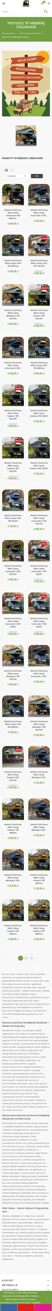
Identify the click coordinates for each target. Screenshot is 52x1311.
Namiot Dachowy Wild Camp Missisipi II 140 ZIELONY (13, 314)
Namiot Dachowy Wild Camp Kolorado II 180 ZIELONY (13, 570)
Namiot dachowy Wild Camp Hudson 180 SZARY (39, 466)
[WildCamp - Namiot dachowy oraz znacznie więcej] (26, 83)
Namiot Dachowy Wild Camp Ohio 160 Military (39, 365)
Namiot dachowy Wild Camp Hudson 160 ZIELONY (13, 414)
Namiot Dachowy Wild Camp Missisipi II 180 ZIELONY (39, 725)
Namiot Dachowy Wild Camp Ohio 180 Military (13, 724)
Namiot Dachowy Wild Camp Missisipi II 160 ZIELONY (13, 675)
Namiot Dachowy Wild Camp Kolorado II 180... (39, 673)
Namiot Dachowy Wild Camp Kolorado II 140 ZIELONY (39, 519)
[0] (42, 3)
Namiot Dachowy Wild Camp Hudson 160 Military (39, 929)
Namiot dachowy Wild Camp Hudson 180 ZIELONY (13, 467)
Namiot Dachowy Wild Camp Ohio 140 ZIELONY (39, 263)
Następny (31, 958)
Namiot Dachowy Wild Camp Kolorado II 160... (13, 365)
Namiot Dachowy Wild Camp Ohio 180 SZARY (13, 518)
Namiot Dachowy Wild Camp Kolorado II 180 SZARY (39, 622)
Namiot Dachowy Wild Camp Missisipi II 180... (13, 878)
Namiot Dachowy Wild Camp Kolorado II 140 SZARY (39, 570)
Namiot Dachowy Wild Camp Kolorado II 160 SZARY (13, 622)
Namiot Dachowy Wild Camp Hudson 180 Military (39, 879)
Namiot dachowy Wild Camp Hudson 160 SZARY (39, 413)
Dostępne (17, 176)
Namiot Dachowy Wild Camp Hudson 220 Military (13, 929)
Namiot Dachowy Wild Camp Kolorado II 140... (39, 213)
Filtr (37, 176)
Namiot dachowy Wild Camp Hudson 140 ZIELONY (39, 314)
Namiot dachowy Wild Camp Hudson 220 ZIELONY (13, 776)
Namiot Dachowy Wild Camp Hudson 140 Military (13, 828)
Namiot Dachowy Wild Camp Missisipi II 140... (39, 775)
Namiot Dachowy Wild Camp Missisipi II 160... (39, 827)
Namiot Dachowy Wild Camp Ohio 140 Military (13, 263)
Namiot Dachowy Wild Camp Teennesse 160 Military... (13, 214)
